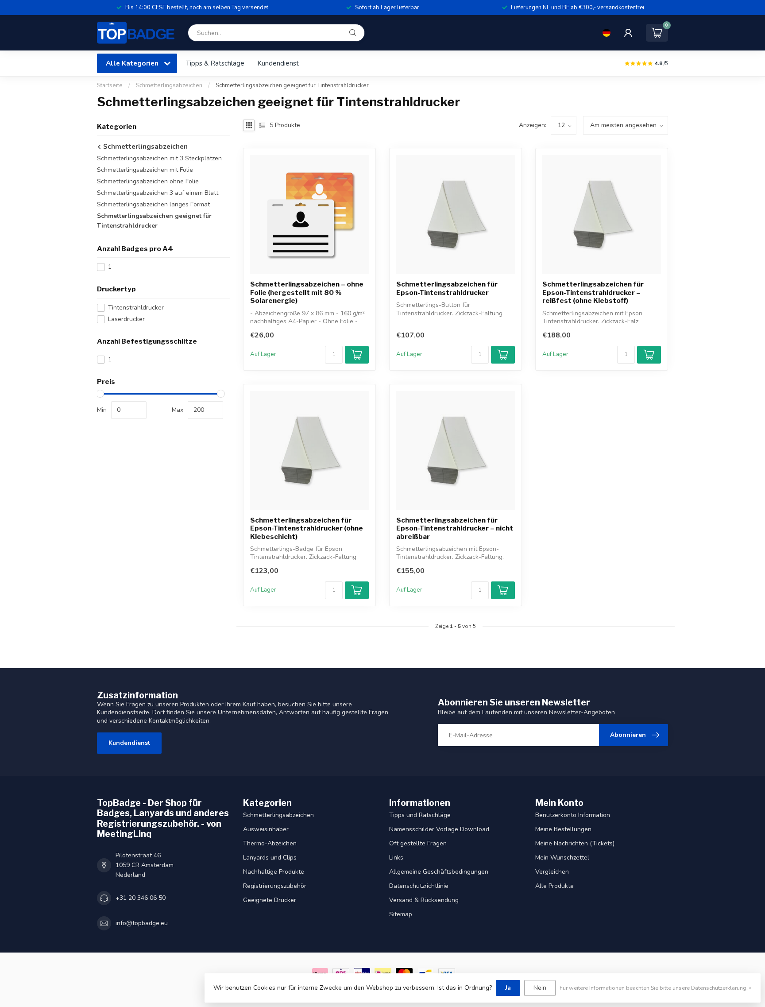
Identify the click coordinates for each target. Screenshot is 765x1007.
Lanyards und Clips (270, 857)
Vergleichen (552, 872)
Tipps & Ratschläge (215, 63)
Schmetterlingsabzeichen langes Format (153, 204)
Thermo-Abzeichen (270, 843)
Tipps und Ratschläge (420, 815)
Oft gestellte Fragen (418, 843)
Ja (508, 988)
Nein (539, 988)
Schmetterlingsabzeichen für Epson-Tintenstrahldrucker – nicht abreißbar (454, 528)
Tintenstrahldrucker (136, 307)
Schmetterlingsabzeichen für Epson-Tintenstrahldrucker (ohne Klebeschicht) (306, 528)
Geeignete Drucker (269, 900)
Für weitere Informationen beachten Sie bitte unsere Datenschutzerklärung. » (656, 988)
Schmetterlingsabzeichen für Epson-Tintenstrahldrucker (447, 288)
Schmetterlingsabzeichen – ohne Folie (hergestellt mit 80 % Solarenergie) (306, 292)
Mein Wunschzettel (562, 857)
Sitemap (400, 914)
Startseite (110, 85)
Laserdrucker (126, 319)
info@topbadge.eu (142, 923)
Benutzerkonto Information (572, 815)
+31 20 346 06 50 (141, 898)
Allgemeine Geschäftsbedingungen (438, 872)
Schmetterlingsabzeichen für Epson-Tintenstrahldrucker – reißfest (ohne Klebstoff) (593, 292)
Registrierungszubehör (274, 886)
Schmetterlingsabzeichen (169, 85)
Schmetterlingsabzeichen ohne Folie (148, 181)
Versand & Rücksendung (424, 900)
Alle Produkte (554, 886)
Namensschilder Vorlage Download (439, 829)
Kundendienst (278, 63)
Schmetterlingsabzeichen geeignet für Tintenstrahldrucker (292, 85)
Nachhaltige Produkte (273, 872)
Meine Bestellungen (563, 829)
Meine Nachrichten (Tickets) (574, 843)
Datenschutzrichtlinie (418, 886)
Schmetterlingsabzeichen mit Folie (145, 170)
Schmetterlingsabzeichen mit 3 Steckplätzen (159, 158)
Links (396, 857)
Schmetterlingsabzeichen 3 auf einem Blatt (157, 193)
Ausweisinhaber (266, 829)
